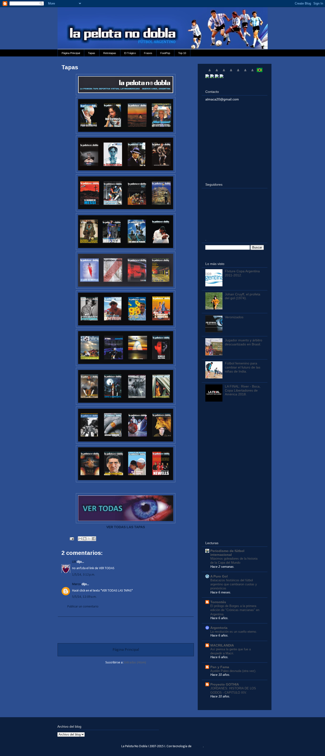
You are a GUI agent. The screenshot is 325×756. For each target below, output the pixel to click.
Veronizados (234, 317)
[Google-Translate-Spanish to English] (245, 72)
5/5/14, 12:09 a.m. (84, 597)
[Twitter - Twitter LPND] (207, 77)
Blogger (197, 746)
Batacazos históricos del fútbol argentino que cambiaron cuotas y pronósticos (233, 584)
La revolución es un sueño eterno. (233, 631)
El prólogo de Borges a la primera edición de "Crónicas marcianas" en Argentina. (234, 610)
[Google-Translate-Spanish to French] (217, 72)
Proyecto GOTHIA (224, 684)
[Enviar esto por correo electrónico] (80, 538)
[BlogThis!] (84, 538)
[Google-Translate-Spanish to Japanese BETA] (238, 72)
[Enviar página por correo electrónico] (71, 539)
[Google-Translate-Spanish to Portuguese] (259, 72)
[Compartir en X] (89, 538)
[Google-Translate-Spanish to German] (224, 72)
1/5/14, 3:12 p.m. (83, 575)
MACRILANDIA (222, 645)
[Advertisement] (125, 627)
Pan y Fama (219, 667)
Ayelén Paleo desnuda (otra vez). (233, 671)
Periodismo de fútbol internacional (227, 553)
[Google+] (217, 77)
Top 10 (182, 53)
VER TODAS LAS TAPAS (125, 527)
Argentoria (218, 628)
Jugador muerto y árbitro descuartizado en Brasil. (243, 342)
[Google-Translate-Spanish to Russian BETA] (252, 72)
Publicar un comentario (82, 606)
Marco (76, 584)
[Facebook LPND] (212, 77)
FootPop (165, 53)
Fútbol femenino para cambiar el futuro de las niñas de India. (242, 367)
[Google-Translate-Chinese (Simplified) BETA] (210, 72)
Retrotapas (109, 53)
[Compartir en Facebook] (93, 538)
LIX (74, 562)
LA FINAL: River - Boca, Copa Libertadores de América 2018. (243, 390)
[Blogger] (221, 77)
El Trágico (130, 53)
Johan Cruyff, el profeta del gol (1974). (242, 296)
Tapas (91, 53)
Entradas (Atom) (135, 662)
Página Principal (71, 53)
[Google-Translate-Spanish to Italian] (231, 72)
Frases (148, 53)
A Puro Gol (219, 576)
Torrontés (218, 602)
